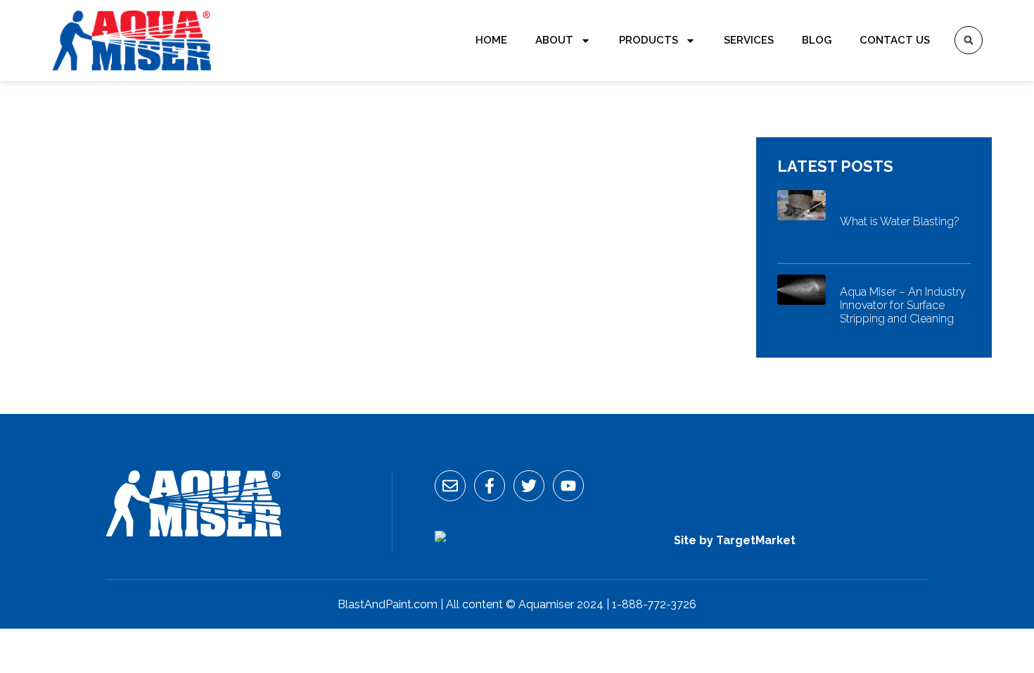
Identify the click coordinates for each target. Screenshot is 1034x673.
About (554, 40)
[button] (969, 40)
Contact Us (895, 40)
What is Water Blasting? (899, 221)
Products (648, 40)
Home (491, 40)
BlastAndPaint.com (388, 604)
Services (749, 40)
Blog (816, 40)
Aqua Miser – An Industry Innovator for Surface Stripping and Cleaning (903, 305)
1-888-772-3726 (654, 604)
